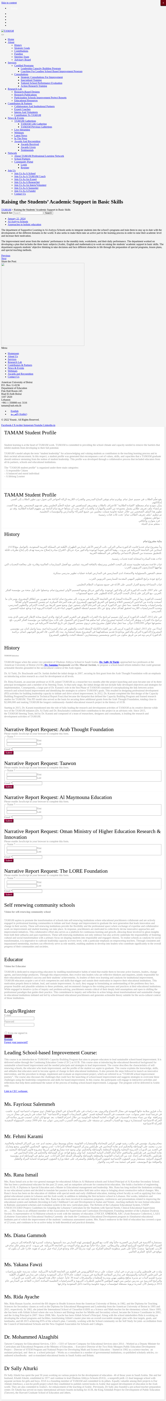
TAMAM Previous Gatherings (36, 126)
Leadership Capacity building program (41, 68)
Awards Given (28, 147)
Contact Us (20, 193)
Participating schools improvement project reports (40, 97)
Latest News (20, 135)
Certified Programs (24, 65)
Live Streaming (22, 129)
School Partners (22, 158)
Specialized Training (31, 80)
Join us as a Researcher (27, 182)
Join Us (12, 170)
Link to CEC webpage (16, 1091)
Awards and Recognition (27, 141)
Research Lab (15, 88)
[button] (83, 348)
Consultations (21, 74)
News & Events (16, 118)
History (18, 45)
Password (9, 1021)
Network (12, 153)
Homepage (13, 353)
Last (39, 743)
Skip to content (9, 2)
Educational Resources (26, 100)
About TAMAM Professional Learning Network (39, 156)
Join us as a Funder (25, 191)
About (11, 42)
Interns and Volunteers (26, 112)
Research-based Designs (27, 91)
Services (12, 62)
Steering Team (21, 56)
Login (24, 164)
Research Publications (25, 94)
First (39, 740)
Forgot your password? (16, 1042)
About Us (13, 356)
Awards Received (30, 144)
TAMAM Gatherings (25, 121)
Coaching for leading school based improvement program (51, 71)
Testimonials (27, 150)
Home (11, 39)
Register (25, 167)
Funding (18, 53)
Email (8, 749)
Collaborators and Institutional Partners (34, 106)
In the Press (20, 138)
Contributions (21, 51)
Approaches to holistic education (24, 224)
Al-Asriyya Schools (18, 221)
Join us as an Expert (25, 179)
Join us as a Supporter (26, 188)
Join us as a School (25, 173)
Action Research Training (34, 86)
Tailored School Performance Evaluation (41, 83)
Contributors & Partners (20, 103)
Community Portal (23, 161)
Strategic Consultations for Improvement (42, 77)
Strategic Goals (22, 48)
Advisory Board (22, 59)
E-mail (7, 1015)
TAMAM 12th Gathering (34, 123)
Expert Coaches (22, 109)
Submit (9, 753)
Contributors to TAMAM (27, 115)
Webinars (19, 132)
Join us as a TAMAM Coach (30, 176)
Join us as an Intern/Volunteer (30, 185)
